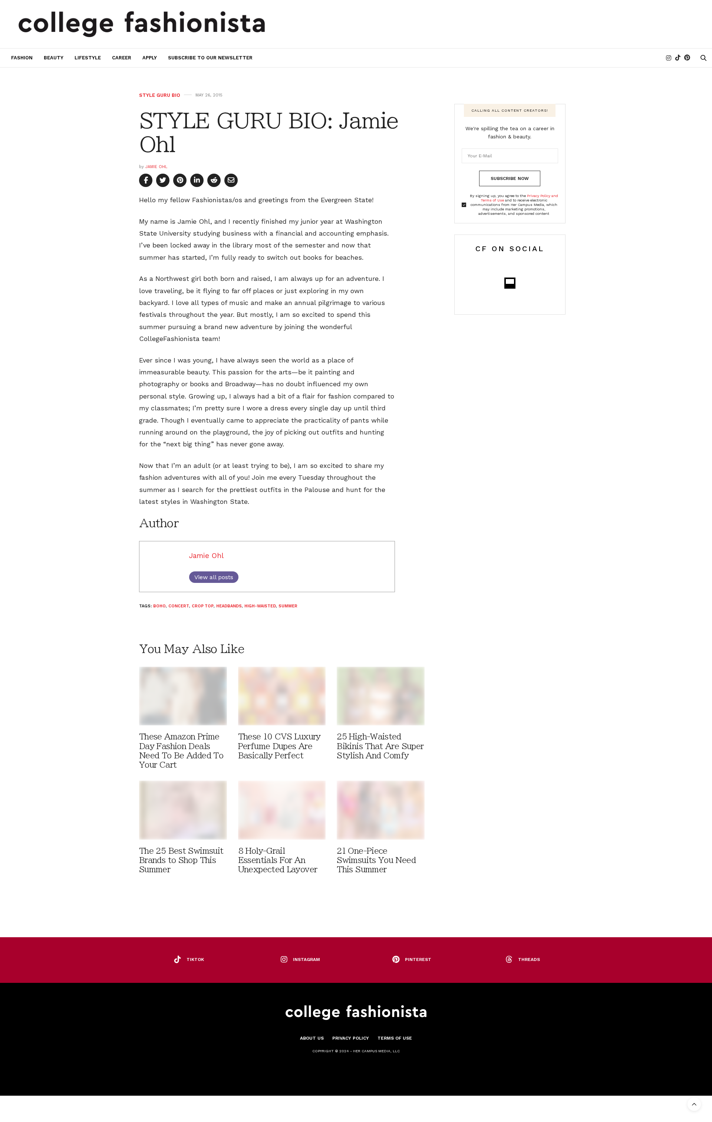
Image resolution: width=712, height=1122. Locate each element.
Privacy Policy (350, 1038)
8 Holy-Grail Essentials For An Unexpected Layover (277, 860)
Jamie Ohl (156, 166)
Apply (149, 57)
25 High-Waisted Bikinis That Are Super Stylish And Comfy (380, 746)
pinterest (418, 959)
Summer (287, 606)
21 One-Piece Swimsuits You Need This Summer (376, 860)
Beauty (53, 57)
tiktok (195, 959)
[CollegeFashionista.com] (142, 24)
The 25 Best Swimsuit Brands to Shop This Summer (181, 860)
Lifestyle (88, 57)
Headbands (229, 606)
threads (529, 959)
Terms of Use (395, 1038)
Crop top (203, 606)
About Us (312, 1038)
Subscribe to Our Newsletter (210, 57)
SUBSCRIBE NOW (510, 178)
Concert (178, 606)
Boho (159, 606)
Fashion (22, 57)
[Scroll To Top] (694, 1104)
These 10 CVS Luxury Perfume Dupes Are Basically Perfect (279, 746)
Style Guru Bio (159, 95)
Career (121, 57)
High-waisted (260, 606)
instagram (306, 959)
